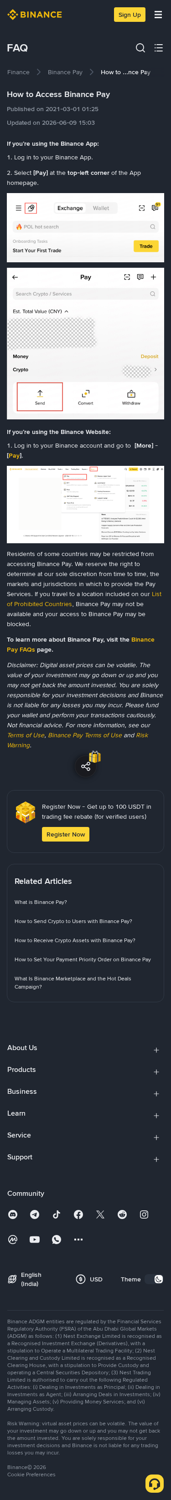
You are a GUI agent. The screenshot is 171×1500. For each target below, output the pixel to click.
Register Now (66, 834)
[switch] (154, 1279)
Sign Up (130, 14)
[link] (18, 72)
